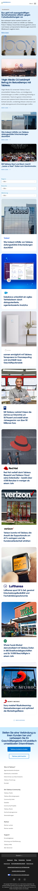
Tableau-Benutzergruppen (11, 796)
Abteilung (4, 193)
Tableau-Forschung (9, 780)
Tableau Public (8, 793)
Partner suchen (8, 825)
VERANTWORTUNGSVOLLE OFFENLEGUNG (18, 867)
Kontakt (6, 783)
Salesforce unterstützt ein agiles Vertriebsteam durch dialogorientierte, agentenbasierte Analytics (18, 301)
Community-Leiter (9, 799)
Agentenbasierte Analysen (11, 770)
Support (6, 835)
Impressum (7, 863)
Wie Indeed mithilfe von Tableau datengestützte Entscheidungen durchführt (18, 245)
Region (3, 179)
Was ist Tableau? (9, 767)
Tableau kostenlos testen (19, 749)
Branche (4, 186)
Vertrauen (10, 860)
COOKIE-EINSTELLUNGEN (18, 871)
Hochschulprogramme (10, 812)
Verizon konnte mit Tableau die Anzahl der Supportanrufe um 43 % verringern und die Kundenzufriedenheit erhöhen (17, 536)
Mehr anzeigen (20, 720)
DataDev (6, 802)
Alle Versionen (8, 848)
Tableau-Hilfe (8, 844)
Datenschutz (29, 863)
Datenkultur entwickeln (11, 773)
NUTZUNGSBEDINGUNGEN (18, 863)
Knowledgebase (8, 838)
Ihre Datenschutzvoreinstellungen (20, 875)
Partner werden (8, 828)
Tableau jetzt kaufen (19, 756)
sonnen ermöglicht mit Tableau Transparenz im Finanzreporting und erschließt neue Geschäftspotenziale (18, 358)
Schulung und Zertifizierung (12, 841)
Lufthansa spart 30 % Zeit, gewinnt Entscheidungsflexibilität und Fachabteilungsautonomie (19, 593)
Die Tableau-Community (12, 790)
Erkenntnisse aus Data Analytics (13, 777)
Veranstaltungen (9, 815)
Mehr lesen (5, 33)
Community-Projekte (10, 806)
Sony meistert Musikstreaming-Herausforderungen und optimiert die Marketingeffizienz (19, 708)
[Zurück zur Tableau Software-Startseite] (7, 2)
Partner (6, 822)
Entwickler (22, 860)
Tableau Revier (8, 809)
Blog (15, 860)
